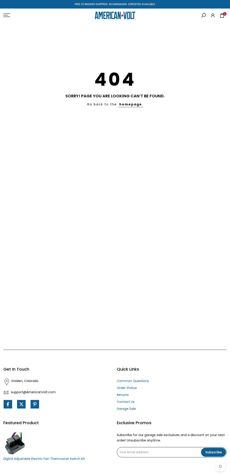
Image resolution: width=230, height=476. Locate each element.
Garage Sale (126, 408)
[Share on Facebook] (7, 404)
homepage (130, 104)
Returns (123, 395)
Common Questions (133, 381)
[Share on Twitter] (21, 404)
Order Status (127, 388)
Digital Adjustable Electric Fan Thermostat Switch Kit (44, 458)
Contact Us (126, 402)
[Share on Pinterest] (34, 404)
